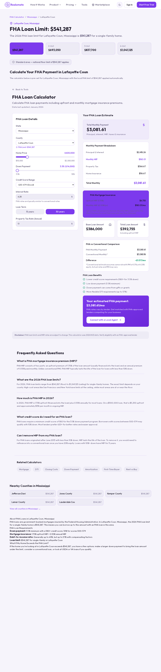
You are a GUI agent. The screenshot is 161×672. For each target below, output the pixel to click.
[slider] (27, 157)
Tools (84, 4)
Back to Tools (22, 89)
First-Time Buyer (112, 469)
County (19, 138)
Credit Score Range (25, 180)
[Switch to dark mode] (119, 4)
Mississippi (32, 17)
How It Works (37, 4)
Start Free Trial (146, 4)
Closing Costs (51, 469)
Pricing (70, 4)
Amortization (91, 469)
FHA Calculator (17, 17)
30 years (60, 211)
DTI (37, 469)
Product (54, 4)
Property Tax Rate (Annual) (29, 218)
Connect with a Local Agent (104, 320)
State (18, 126)
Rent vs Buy (131, 469)
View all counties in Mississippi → (25, 508)
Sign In (130, 4)
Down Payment (23, 166)
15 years (30, 211)
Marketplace (102, 4)
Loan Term (21, 207)
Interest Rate (22, 191)
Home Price (21, 153)
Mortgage (24, 469)
